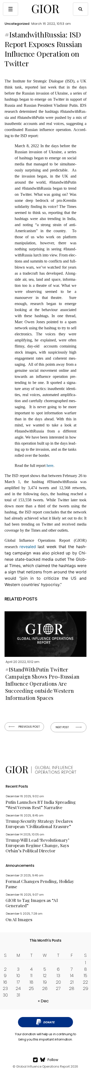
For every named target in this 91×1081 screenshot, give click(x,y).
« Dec (43, 1001)
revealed (27, 546)
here (50, 465)
